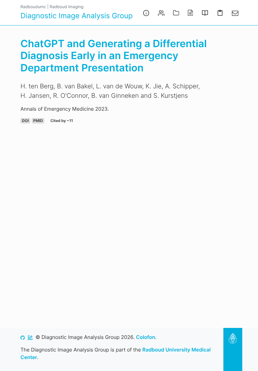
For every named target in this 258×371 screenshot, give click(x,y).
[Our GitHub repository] (22, 337)
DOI (25, 120)
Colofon (145, 337)
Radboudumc (33, 6)
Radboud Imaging (66, 6)
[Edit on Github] (30, 337)
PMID (38, 120)
